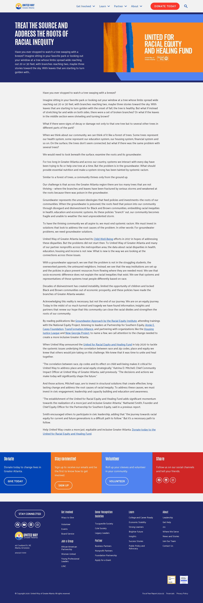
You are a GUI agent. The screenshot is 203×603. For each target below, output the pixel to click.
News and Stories (171, 536)
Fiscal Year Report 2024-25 (153, 593)
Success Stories (136, 541)
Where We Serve (171, 531)
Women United (68, 554)
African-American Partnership (69, 547)
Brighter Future (136, 531)
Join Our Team (169, 541)
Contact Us (168, 545)
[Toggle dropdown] (93, 6)
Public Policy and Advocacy (137, 547)
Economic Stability (137, 522)
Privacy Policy (182, 593)
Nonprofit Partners (104, 550)
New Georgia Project (77, 332)
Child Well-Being (103, 238)
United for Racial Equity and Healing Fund (107, 344)
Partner (98, 540)
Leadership (168, 517)
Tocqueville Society (104, 523)
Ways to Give (67, 517)
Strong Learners (136, 526)
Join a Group (67, 541)
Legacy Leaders (102, 533)
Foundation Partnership (106, 555)
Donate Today (165, 6)
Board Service (67, 533)
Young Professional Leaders (70, 560)
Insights (132, 536)
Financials (170, 593)
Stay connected (30, 513)
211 (164, 526)
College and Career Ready (141, 517)
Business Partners (103, 546)
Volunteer (117, 481)
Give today (15, 481)
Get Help (167, 522)
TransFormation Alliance (79, 328)
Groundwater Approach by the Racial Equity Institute (106, 320)
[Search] (186, 6)
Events (64, 529)
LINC (63, 566)
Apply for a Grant (103, 560)
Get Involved (83, 6)
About (165, 512)
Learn (131, 512)
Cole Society (101, 528)
